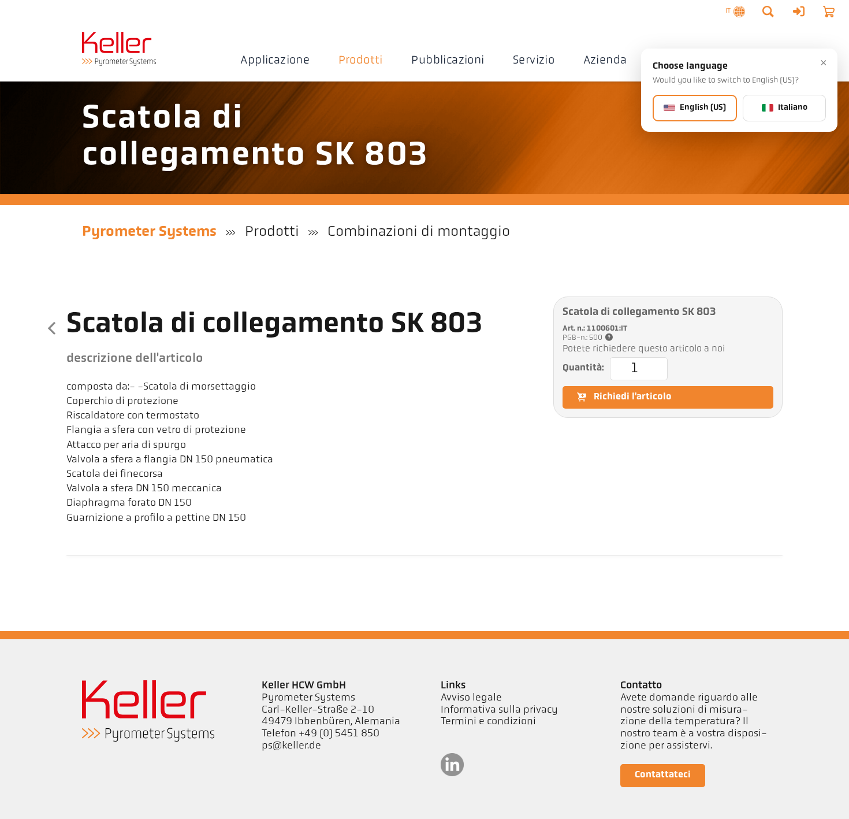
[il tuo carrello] (828, 11)
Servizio (533, 60)
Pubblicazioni (447, 60)
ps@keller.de (291, 746)
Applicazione (275, 60)
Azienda (605, 60)
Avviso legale (471, 698)
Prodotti (360, 60)
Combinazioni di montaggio (418, 232)
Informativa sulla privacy (499, 710)
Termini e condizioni (488, 722)
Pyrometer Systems (149, 232)
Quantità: (583, 368)
